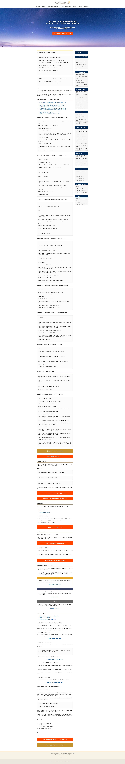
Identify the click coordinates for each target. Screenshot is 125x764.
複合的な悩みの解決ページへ (55, 608)
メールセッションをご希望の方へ (81, 173)
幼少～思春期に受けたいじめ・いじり (81, 76)
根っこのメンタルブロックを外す (81, 134)
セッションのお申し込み (79, 188)
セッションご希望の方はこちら (63, 33)
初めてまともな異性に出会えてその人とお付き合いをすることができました (52, 104)
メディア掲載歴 (78, 202)
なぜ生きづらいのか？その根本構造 (81, 59)
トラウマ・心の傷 (78, 78)
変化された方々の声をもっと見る (55, 451)
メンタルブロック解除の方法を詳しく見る (55, 682)
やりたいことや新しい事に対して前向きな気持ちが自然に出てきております (52, 105)
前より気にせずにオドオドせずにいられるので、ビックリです (49, 111)
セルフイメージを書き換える (80, 108)
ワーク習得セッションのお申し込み (81, 192)
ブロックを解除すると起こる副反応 (81, 143)
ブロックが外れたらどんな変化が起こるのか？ (81, 140)
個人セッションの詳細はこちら (55, 456)
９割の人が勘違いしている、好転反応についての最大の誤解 (81, 159)
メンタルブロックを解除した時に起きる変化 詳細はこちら (55, 493)
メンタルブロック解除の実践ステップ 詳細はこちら (55, 498)
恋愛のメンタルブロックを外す (80, 106)
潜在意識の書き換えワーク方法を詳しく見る (55, 659)
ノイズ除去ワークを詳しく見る (55, 638)
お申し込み (65, 757)
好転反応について (67, 755)
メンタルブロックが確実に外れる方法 (81, 129)
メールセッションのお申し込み (80, 190)
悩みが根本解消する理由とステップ (54, 6)
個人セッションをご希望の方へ (80, 171)
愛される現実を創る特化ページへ (55, 584)
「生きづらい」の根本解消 (55, 753)
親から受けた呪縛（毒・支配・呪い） (81, 74)
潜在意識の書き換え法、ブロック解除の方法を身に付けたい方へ (81, 176)
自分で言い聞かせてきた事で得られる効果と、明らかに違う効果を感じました (52, 102)
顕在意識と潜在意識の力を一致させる (81, 64)
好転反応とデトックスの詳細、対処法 (81, 161)
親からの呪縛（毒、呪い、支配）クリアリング (81, 98)
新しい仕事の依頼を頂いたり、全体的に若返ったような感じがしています (51, 106)
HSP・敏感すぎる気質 (79, 80)
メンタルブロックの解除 (66, 754)
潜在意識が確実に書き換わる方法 (81, 114)
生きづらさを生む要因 (63, 753)
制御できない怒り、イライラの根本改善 (81, 95)
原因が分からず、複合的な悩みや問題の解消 (81, 92)
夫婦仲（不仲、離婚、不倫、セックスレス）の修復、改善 (81, 103)
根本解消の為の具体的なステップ (81, 66)
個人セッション (86, 6)
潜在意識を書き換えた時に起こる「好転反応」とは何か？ (81, 156)
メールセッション (42, 510)
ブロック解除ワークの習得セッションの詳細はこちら (55, 739)
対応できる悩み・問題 (71, 753)
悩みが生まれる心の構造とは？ (41, 6)
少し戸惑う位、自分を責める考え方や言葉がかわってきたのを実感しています (52, 109)
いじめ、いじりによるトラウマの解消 (81, 100)
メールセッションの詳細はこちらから (55, 543)
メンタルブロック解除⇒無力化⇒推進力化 (81, 132)
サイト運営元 (78, 200)
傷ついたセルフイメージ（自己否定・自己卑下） (81, 85)
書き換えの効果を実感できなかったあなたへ (81, 117)
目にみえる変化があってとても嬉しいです (46, 112)
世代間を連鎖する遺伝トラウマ (80, 82)
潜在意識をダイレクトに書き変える (45, 617)
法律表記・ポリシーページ (80, 204)
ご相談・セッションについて (59, 755)
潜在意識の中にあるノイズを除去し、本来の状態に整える (49, 616)
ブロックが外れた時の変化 (66, 6)
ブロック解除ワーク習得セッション (45, 512)
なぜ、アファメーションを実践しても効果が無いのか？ (81, 123)
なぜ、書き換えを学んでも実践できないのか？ (81, 120)
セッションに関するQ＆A (79, 178)
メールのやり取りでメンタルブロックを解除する (81, 137)
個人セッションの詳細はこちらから (55, 527)
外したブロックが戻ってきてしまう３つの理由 (81, 146)
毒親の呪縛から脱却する (55, 597)
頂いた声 (74, 6)
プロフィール (80, 6)
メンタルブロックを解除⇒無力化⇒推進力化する (47, 619)
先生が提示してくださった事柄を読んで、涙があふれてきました (50, 113)
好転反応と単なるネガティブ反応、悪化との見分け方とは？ (81, 164)
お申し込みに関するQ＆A (79, 180)
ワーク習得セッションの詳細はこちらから (55, 560)
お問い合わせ (78, 186)
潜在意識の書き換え (58, 754)
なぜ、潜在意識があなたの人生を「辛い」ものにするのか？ (81, 62)
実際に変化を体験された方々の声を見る (55, 745)
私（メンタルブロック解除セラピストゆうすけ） (52, 92)
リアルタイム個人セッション (44, 509)
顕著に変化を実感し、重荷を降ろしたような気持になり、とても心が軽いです (52, 108)
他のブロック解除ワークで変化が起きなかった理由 (81, 149)
